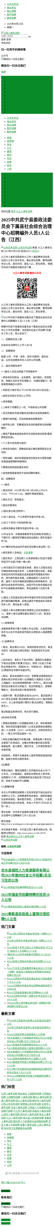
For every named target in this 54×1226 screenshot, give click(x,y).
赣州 (9, 98)
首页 (9, 78)
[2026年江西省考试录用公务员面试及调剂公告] (30, 1022)
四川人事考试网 (24, 1100)
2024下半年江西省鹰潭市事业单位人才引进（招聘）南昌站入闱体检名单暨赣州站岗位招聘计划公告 (29, 972)
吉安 (9, 102)
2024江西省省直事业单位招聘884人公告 (28, 992)
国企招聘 (11, 11)
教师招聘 (11, 18)
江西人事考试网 (9, 1094)
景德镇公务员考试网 (30, 1104)
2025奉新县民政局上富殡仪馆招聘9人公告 (29, 1048)
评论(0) (35, 251)
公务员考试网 (24, 247)
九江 (9, 91)
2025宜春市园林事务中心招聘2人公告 (27, 1059)
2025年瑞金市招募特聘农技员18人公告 (27, 1045)
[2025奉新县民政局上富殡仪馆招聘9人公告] (27, 906)
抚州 (9, 109)
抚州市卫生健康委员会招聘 (18, 1128)
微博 (3, 72)
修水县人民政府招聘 (33, 1118)
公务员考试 (12, 4)
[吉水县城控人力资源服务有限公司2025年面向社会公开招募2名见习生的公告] (27, 861)
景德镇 (10, 84)
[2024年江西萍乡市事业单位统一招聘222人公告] (30, 935)
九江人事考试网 (24, 211)
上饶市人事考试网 (10, 1114)
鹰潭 (9, 95)
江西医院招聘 (34, 1094)
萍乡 (9, 88)
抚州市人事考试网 (29, 1114)
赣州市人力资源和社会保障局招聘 (30, 1121)
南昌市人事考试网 (41, 1111)
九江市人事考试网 (25, 836)
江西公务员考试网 (10, 1104)
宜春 (9, 105)
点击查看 (28, 552)
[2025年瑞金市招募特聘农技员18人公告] (27, 887)
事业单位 (11, 7)
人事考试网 (26, 1097)
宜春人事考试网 (28, 1125)
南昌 (9, 81)
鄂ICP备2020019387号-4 (13, 1182)
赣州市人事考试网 (41, 1100)
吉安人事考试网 (19, 1107)
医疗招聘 (11, 14)
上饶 (9, 112)
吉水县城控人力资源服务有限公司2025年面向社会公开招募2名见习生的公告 (26, 875)
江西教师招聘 (13, 1097)
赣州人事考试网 (41, 1097)
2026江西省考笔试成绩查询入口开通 (26, 1034)
